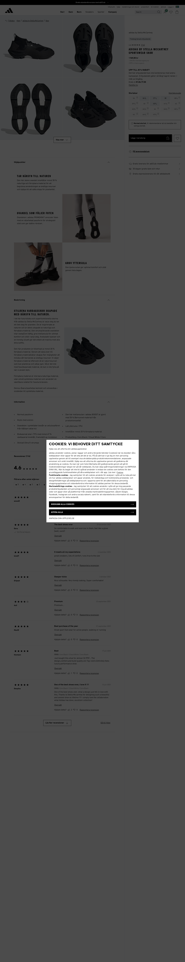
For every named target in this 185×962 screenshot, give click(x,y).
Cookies (120, 472)
